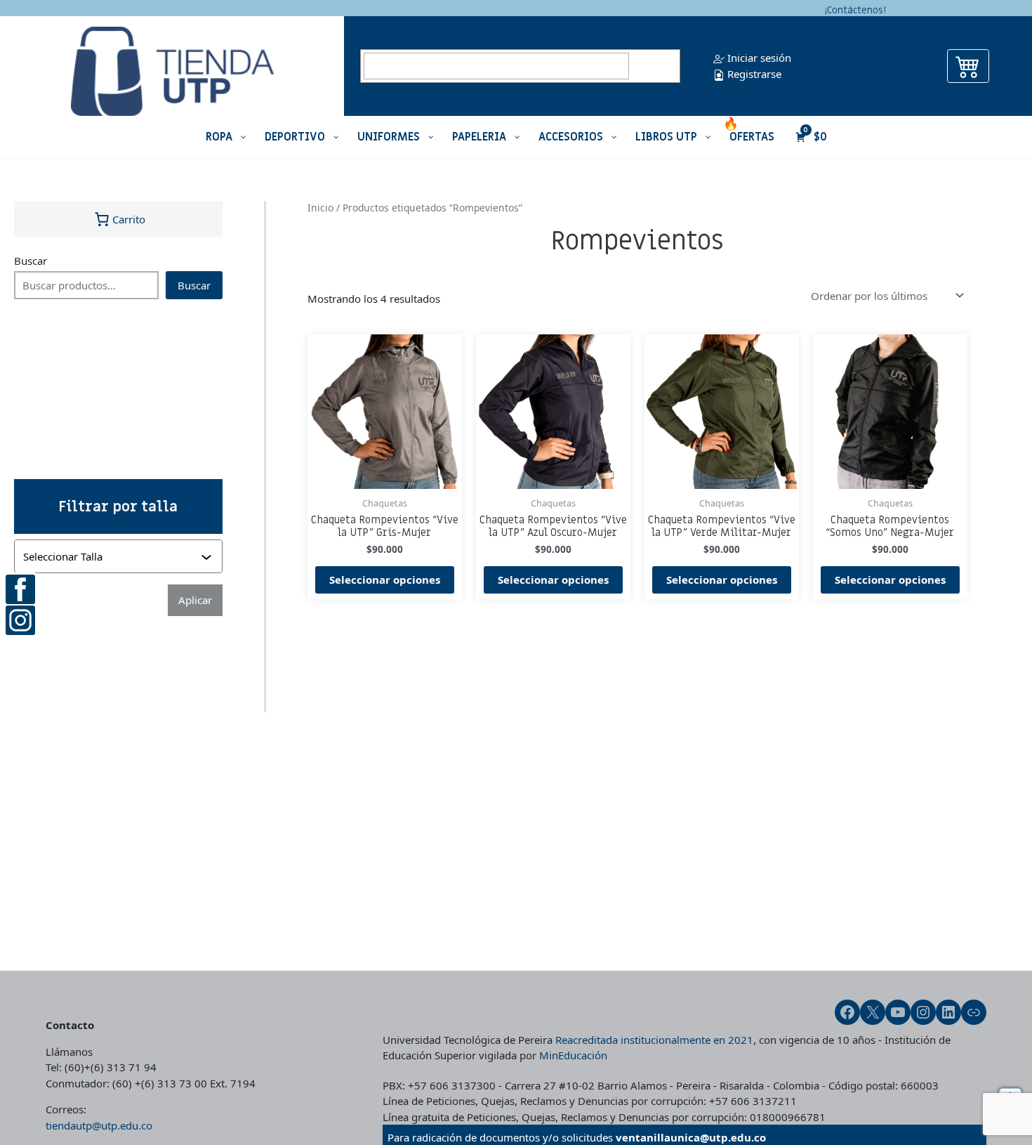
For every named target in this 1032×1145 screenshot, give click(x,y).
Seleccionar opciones (384, 579)
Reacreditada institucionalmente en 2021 (654, 1040)
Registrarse (753, 74)
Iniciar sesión (758, 58)
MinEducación (573, 1055)
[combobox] (119, 556)
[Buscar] (656, 66)
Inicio (320, 207)
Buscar (30, 261)
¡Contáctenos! (855, 10)
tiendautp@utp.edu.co (99, 1125)
